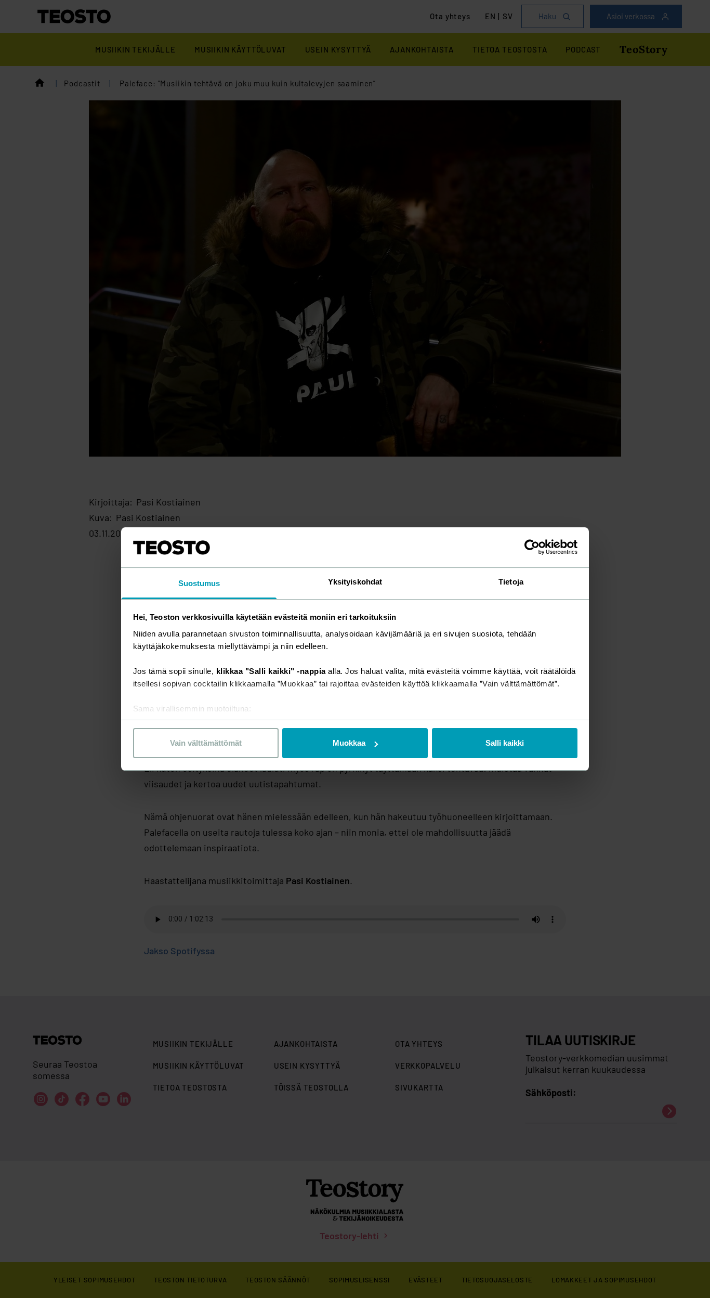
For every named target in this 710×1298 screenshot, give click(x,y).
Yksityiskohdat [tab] (355, 581)
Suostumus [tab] (199, 583)
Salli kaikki (504, 742)
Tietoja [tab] (510, 581)
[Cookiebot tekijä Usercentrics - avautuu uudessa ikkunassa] (532, 547)
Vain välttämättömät (206, 742)
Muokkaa (349, 742)
